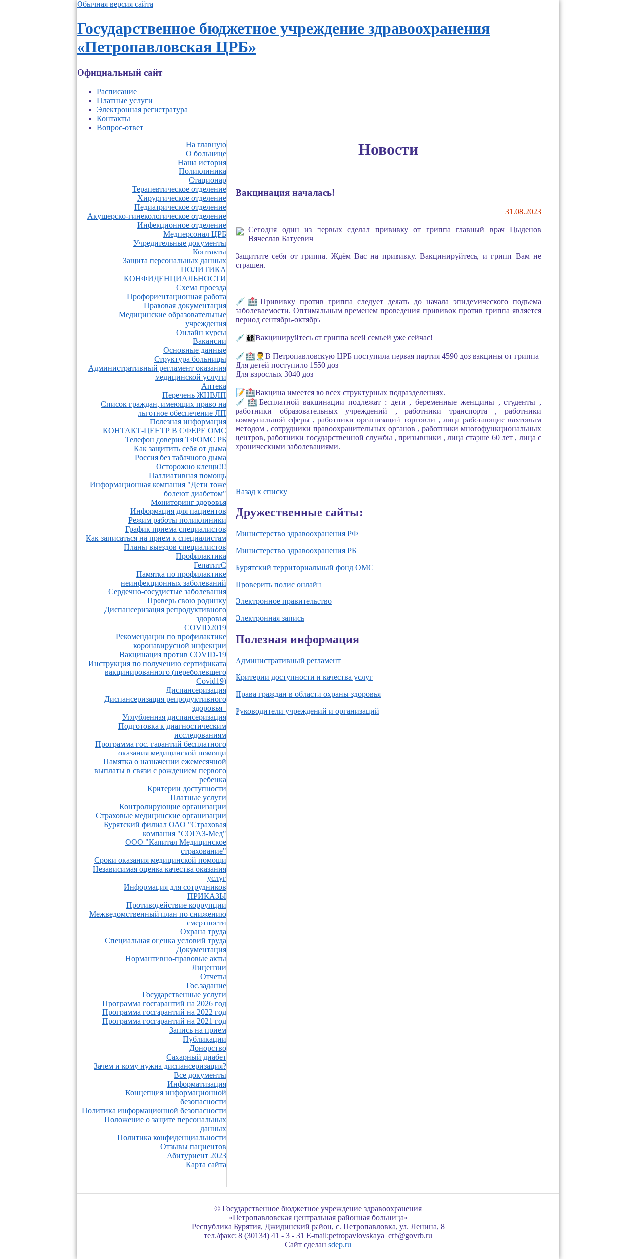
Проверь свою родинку (186, 600)
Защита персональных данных (174, 260)
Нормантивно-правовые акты (175, 958)
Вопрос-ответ (120, 127)
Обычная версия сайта (115, 4)
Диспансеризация (196, 690)
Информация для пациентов (178, 511)
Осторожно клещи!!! (191, 466)
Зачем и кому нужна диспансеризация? (160, 1066)
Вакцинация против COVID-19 (172, 654)
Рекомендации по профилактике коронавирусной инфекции (171, 641)
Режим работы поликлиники (177, 520)
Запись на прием (197, 1030)
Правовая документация (185, 305)
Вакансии (209, 341)
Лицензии (209, 967)
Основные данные (194, 350)
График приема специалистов (175, 529)
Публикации (204, 1039)
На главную (206, 144)
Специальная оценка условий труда (165, 940)
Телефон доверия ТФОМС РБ (175, 439)
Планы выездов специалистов (175, 547)
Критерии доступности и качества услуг (304, 677)
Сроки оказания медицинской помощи (160, 860)
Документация (201, 949)
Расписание (117, 91)
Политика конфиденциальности (171, 1137)
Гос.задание (206, 985)
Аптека (213, 386)
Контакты (113, 118)
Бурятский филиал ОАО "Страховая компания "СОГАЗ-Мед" (165, 829)
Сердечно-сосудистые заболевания (167, 592)
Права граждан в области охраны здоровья (308, 694)
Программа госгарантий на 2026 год (164, 1003)
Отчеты (213, 976)
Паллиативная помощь (187, 475)
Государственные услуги (184, 994)
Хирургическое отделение (181, 198)
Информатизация (196, 1084)
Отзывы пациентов (193, 1146)
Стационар (207, 180)
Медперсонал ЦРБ (194, 234)
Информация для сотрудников (175, 887)
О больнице (206, 153)
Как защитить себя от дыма (180, 448)
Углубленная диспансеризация (174, 717)
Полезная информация (188, 422)
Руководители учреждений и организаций (307, 711)
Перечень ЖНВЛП (194, 395)
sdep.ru (339, 1244)
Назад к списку (261, 491)
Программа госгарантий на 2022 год (164, 1012)
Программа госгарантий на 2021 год (164, 1021)
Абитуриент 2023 (196, 1155)
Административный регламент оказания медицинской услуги (157, 372)
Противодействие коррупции (176, 905)
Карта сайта (206, 1164)
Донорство (207, 1048)
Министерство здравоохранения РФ (297, 533)
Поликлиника (202, 171)
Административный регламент (288, 660)
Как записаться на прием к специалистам (156, 538)
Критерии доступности (186, 788)
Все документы (200, 1075)
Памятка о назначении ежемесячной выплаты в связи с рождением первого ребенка (160, 770)
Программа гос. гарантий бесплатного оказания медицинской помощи (160, 748)
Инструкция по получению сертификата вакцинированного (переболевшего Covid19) (157, 672)
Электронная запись (270, 618)
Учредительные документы (179, 243)
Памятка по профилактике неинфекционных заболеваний (173, 578)
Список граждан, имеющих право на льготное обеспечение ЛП (163, 408)
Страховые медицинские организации (161, 815)
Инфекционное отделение (181, 225)
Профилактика (201, 556)
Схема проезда (201, 287)
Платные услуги (125, 100)
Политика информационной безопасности (154, 1110)
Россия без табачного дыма (180, 457)
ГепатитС (210, 565)
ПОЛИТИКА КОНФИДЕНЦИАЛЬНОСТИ (175, 274)
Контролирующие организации (172, 806)
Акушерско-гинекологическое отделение (156, 216)
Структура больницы (190, 359)
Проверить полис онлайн (278, 584)
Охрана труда (203, 931)
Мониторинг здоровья (188, 502)
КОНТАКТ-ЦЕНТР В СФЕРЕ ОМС (164, 430)
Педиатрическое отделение (180, 207)
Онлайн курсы (201, 332)
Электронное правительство (284, 601)
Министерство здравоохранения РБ (296, 550)
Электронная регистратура (142, 109)
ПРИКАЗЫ (206, 896)
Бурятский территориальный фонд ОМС (305, 567)
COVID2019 (205, 627)
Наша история (202, 162)
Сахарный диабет (196, 1057)
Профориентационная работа (176, 296)
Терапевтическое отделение (179, 189)
